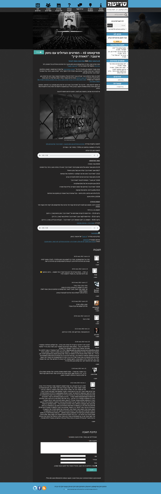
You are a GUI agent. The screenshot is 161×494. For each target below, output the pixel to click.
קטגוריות (64, 486)
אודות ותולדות (101, 10)
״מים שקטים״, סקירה (119, 48)
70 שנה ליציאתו (81, 78)
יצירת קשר (79, 9)
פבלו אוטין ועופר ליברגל (77, 61)
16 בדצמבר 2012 (94, 61)
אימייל (94, 459)
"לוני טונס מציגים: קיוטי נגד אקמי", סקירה (117, 64)
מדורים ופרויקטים (58, 10)
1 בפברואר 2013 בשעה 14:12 (78, 383)
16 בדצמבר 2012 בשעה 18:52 (80, 269)
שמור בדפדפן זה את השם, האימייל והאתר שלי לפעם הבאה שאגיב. (74, 466)
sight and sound (90, 241)
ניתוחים (83, 486)
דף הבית (58, 486)
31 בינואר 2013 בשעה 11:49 (79, 368)
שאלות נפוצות (69, 10)
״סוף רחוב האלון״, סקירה (118, 67)
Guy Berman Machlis (96, 290)
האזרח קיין (73, 241)
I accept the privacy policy (116, 29)
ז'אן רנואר (55, 241)
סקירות (76, 486)
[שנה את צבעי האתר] (39, 52)
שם (95, 456)
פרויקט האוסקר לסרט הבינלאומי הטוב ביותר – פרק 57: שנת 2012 (117, 71)
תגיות (71, 486)
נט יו (66, 489)
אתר (95, 463)
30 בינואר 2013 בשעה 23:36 (82, 341)
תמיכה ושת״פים (48, 10)
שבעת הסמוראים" (69, 69)
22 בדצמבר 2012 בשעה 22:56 (82, 316)
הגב (98, 264)
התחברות (103, 486)
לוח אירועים (37, 10)
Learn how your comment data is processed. (73, 478)
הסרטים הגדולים (64, 241)
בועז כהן (96, 334)
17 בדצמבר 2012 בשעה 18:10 (79, 282)
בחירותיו (97, 66)
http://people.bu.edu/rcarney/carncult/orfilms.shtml (82, 350)
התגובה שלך (92, 441)
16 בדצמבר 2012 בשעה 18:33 (82, 256)
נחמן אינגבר (48, 241)
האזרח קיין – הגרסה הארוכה (85, 223)
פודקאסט (86, 240)
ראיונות (89, 486)
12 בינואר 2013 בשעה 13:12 (82, 329)
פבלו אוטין (94, 374)
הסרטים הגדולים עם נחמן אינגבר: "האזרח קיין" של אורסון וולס (65, 144)
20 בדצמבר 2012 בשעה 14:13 (79, 301)
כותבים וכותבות (90, 10)
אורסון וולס (81, 241)
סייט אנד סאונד (72, 66)
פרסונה (84, 236)
